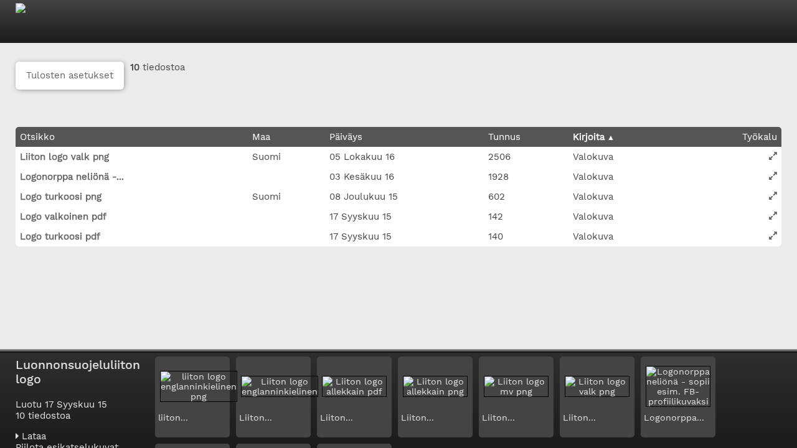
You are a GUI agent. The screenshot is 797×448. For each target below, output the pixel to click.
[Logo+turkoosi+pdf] (773, 235)
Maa (261, 136)
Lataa (32, 436)
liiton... (173, 417)
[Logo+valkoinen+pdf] (773, 215)
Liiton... (255, 417)
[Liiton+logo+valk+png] (773, 156)
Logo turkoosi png (60, 196)
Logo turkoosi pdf (60, 236)
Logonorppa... (674, 417)
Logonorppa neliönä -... (72, 176)
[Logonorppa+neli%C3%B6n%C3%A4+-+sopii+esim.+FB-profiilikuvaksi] (773, 175)
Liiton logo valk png (64, 156)
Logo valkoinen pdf (63, 216)
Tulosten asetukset (69, 75)
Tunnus (504, 136)
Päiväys (345, 136)
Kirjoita (589, 136)
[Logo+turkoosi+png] (773, 195)
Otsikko (37, 136)
